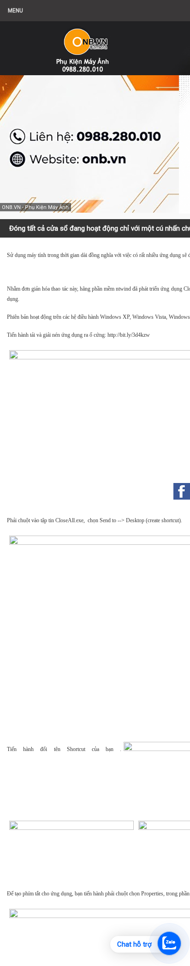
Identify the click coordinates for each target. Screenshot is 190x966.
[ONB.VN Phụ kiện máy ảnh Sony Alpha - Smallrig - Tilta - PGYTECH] (92, 44)
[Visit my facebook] (181, 491)
